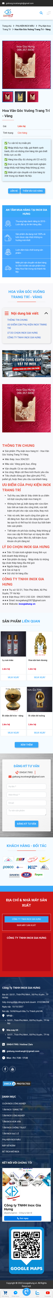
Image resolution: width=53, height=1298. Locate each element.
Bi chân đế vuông (36, 716)
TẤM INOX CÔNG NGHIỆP (13, 1115)
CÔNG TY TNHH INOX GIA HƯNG (24, 337)
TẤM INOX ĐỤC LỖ (10, 1133)
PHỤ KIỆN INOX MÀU (25, 26)
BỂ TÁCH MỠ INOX (10, 1151)
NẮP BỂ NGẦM (8, 1145)
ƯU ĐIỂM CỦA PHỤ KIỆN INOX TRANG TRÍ (27, 326)
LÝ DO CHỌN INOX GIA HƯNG (22, 332)
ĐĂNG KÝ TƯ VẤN (26, 823)
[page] (5, 1069)
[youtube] (12, 1069)
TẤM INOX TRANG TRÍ (12, 1109)
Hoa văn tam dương (37, 660)
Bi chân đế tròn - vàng (12, 716)
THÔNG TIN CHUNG (17, 320)
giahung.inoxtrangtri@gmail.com (28, 776)
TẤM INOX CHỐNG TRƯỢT (14, 1127)
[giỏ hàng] (5, 1293)
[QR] (26, 1250)
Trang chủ (6, 26)
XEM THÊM (27, 744)
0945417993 (26, 772)
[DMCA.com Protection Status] (17, 1084)
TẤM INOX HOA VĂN (11, 1121)
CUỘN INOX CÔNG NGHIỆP (14, 1103)
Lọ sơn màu (7, 660)
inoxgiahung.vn (27, 604)
